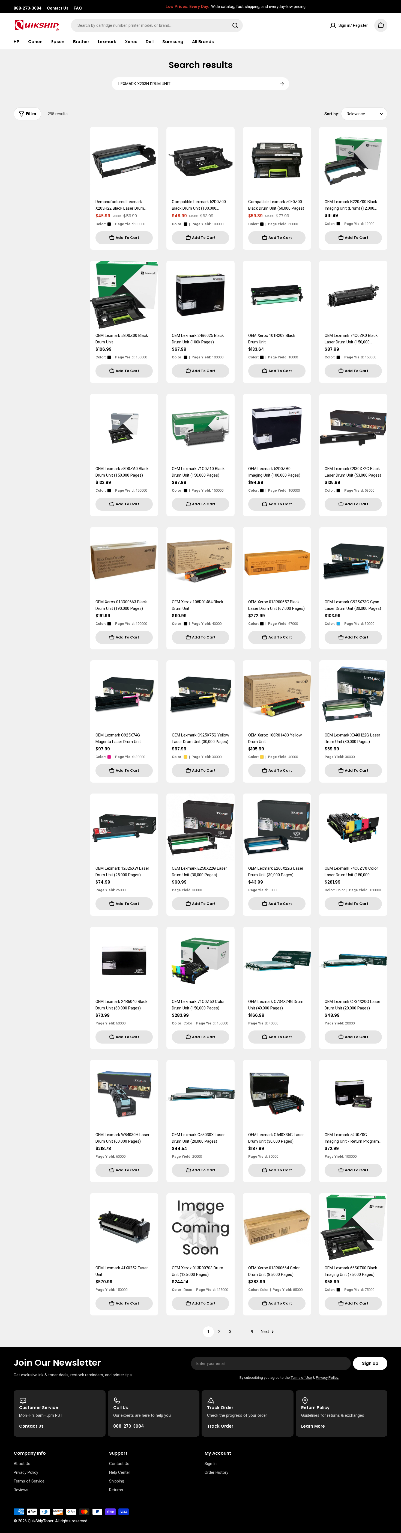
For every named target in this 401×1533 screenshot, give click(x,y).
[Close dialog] (70, 685)
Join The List (269, 823)
